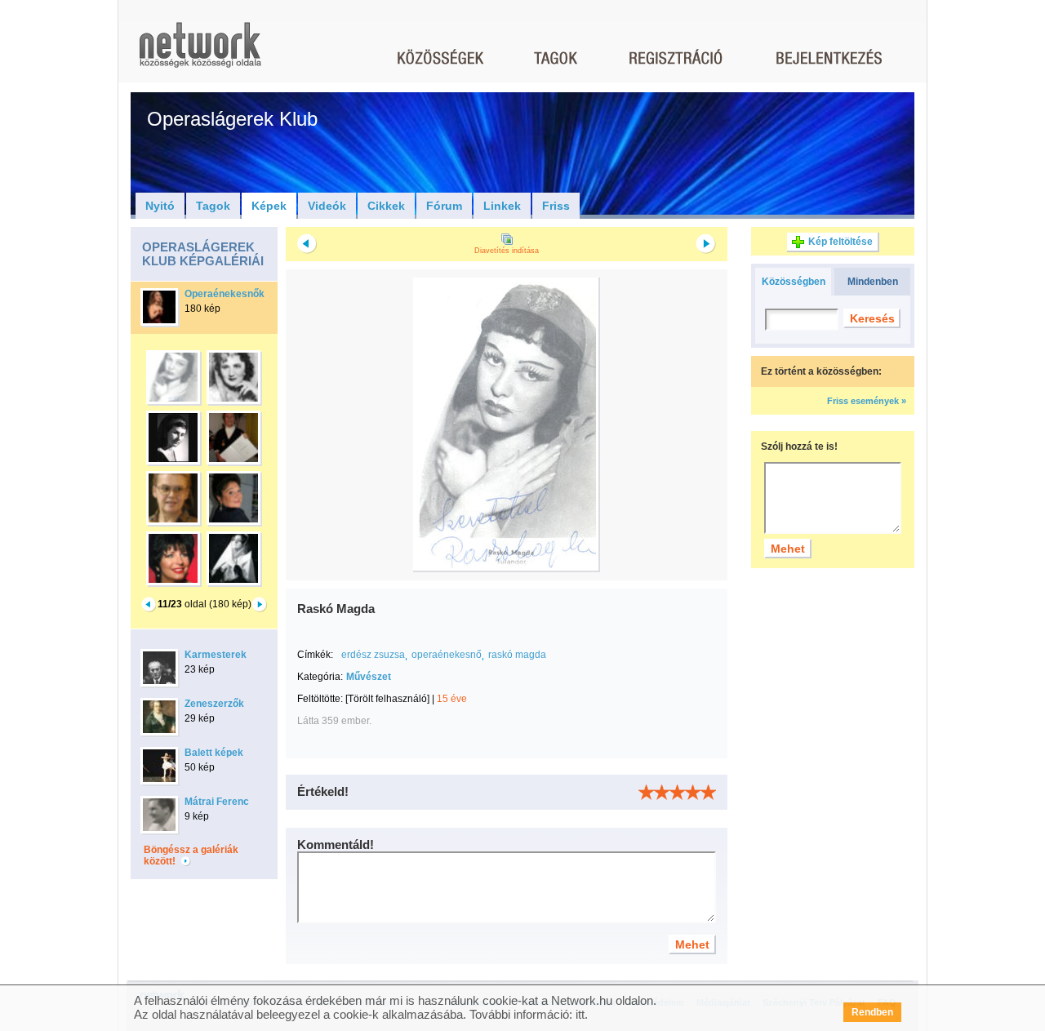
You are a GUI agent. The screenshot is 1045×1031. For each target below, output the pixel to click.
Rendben (872, 1012)
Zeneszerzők (214, 703)
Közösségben (793, 281)
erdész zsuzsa (373, 654)
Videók (327, 205)
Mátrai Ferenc (217, 801)
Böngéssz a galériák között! (191, 855)
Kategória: (320, 676)
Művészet (368, 676)
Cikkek (386, 205)
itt (580, 1014)
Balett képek (214, 752)
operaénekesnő (446, 654)
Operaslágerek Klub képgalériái (203, 254)
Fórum (444, 205)
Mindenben (872, 281)
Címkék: (315, 654)
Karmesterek (216, 654)
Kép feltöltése (840, 241)
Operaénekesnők (225, 294)
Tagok (213, 205)
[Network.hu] (200, 52)
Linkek (502, 205)
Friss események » (866, 401)
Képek (269, 205)
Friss (556, 205)
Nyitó (160, 205)
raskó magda (517, 654)
